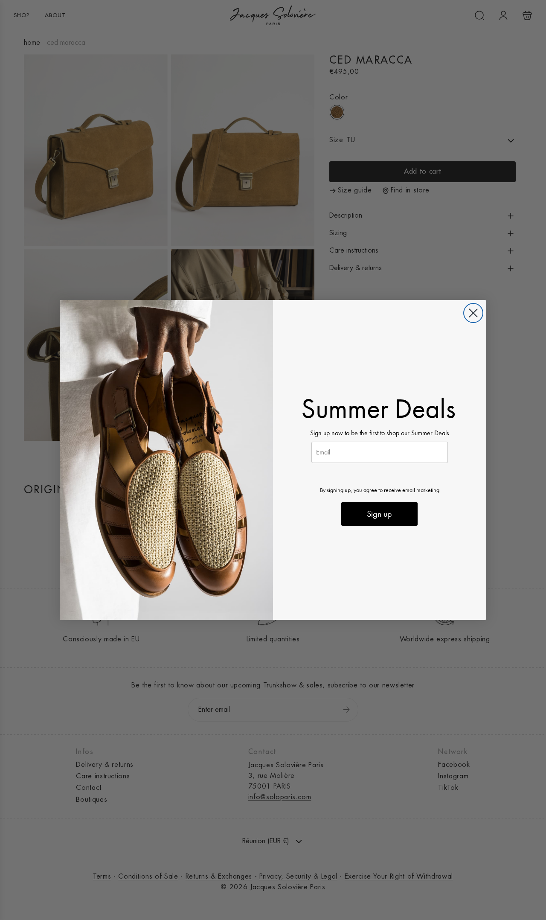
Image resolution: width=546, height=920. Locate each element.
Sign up (379, 514)
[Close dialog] (473, 313)
